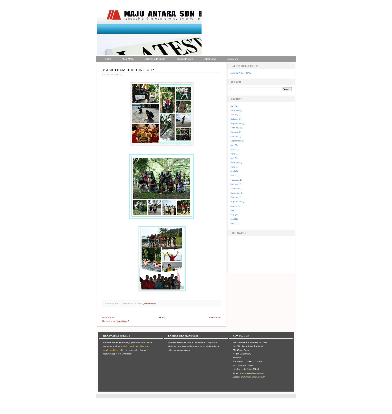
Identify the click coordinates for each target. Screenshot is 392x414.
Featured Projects (184, 59)
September (236, 123)
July (232, 210)
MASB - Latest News (109, 9)
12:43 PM (138, 303)
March (233, 149)
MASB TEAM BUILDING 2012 (128, 69)
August (234, 206)
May (232, 106)
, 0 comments (150, 303)
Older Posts (215, 317)
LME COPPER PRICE (241, 73)
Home (108, 59)
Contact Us (232, 59)
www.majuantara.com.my (253, 377)
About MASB (128, 59)
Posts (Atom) (122, 321)
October (234, 119)
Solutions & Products (155, 59)
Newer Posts (108, 317)
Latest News (210, 59)
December (235, 188)
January (234, 115)
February (235, 110)
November (235, 193)
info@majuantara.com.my (252, 373)
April (233, 171)
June (233, 154)
